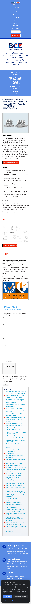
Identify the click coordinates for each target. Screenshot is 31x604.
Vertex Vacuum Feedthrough (13, 465)
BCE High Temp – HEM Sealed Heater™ (16, 417)
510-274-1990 (15, 7)
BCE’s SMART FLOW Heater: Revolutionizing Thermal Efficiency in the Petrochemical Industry (15, 509)
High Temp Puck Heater (12, 436)
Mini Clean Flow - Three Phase (13, 444)
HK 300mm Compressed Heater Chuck (16, 467)
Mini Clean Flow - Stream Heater (14, 485)
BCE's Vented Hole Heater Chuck (14, 430)
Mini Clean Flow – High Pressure (14, 425)
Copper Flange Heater (11, 481)
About (15, 20)
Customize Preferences (9, 600)
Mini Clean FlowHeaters (15, 73)
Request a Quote (16, 35)
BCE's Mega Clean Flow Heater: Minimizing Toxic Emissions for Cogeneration (14, 504)
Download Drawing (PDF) (10, 245)
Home (15, 12)
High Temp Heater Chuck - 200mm (15, 483)
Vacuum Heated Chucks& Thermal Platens (15, 78)
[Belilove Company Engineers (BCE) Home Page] (15, 45)
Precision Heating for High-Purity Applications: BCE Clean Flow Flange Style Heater (15, 410)
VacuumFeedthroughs (15, 83)
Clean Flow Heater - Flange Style (14, 423)
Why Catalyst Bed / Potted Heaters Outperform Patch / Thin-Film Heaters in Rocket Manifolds (16, 401)
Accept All (7, 596)
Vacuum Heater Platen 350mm (14, 453)
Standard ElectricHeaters (15, 88)
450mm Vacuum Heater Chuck (14, 463)
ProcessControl (15, 92)
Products (15, 14)
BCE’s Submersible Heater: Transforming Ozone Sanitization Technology (14, 518)
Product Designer (15, 17)
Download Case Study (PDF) (10, 162)
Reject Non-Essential (20, 596)
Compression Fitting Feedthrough (14, 438)
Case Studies (15, 29)
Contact (15, 23)
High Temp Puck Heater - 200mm (14, 427)
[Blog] (17, 2)
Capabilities (15, 26)
